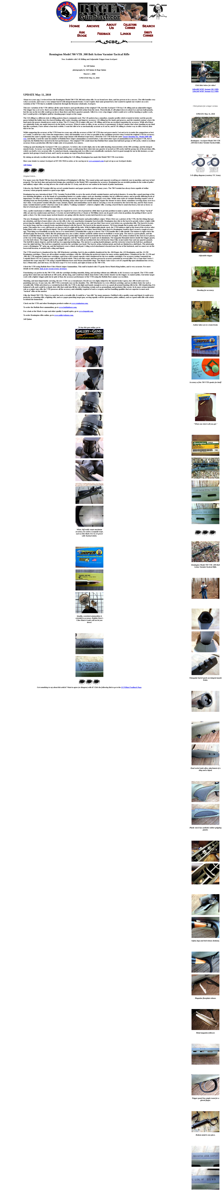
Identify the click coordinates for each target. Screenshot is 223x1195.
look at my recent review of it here (53, 269)
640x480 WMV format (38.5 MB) (205, 89)
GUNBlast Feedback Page (131, 687)
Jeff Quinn (27, 165)
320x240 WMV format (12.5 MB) (205, 91)
